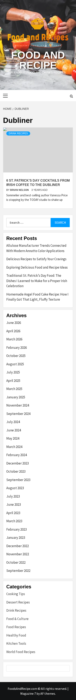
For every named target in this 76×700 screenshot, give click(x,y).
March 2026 (14, 339)
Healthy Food (16, 635)
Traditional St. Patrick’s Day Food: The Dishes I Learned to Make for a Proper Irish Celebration (36, 280)
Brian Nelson (19, 190)
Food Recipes (16, 627)
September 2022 (18, 570)
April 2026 (13, 331)
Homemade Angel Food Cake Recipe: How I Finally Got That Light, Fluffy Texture (37, 297)
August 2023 (15, 488)
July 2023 (13, 496)
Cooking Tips (15, 594)
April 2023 (13, 513)
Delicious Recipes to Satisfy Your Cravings (36, 259)
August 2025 (15, 364)
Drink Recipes (18, 133)
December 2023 (17, 463)
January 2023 (15, 537)
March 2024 (14, 446)
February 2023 (16, 529)
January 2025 (15, 397)
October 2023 (16, 471)
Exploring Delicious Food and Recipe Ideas (37, 267)
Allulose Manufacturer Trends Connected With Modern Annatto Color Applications (36, 248)
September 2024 (18, 413)
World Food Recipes (20, 652)
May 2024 (12, 438)
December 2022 (17, 546)
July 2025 (13, 372)
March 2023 (14, 521)
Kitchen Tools (16, 643)
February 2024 (16, 455)
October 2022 (16, 562)
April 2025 (13, 380)
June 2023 (13, 504)
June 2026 (13, 322)
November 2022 (17, 554)
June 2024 (13, 430)
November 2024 (17, 405)
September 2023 (18, 480)
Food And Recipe (38, 60)
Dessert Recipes (18, 602)
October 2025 (16, 355)
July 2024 (13, 422)
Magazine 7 (28, 693)
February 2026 (16, 347)
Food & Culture (17, 619)
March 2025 (14, 389)
